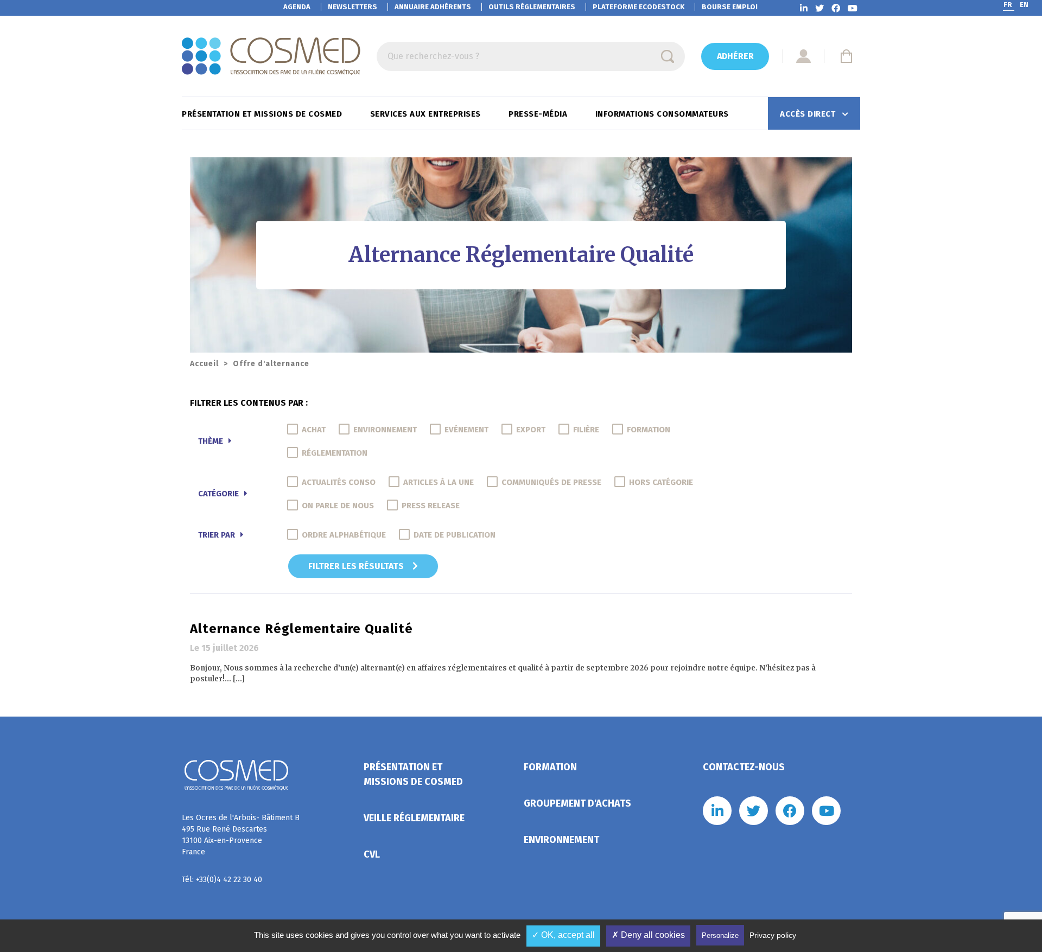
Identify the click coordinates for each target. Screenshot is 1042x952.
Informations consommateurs (663, 114)
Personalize (720, 935)
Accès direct (809, 114)
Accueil (204, 363)
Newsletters (352, 7)
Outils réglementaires (531, 7)
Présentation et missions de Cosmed (263, 114)
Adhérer (735, 56)
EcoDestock (638, 7)
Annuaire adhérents (433, 7)
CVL (372, 854)
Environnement (561, 840)
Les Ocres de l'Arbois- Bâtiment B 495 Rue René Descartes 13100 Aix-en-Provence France (241, 835)
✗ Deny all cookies (648, 935)
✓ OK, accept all (563, 935)
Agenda (296, 7)
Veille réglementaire (414, 818)
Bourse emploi (730, 7)
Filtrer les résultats (357, 566)
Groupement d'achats (577, 803)
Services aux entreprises (427, 114)
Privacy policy (772, 935)
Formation (550, 767)
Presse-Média (539, 114)
